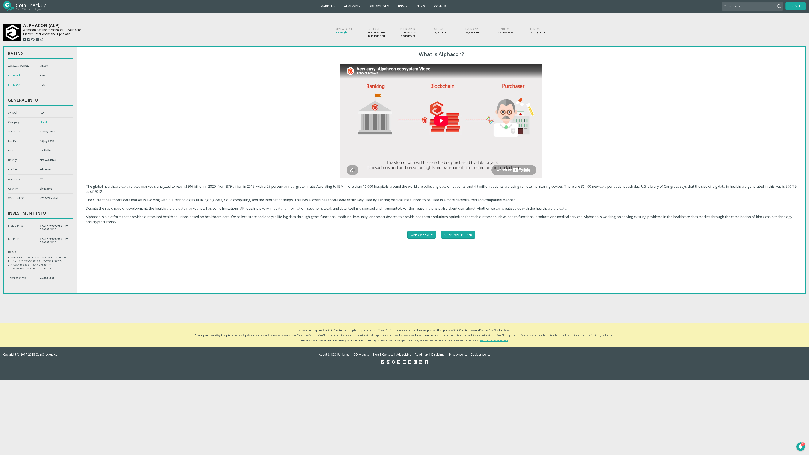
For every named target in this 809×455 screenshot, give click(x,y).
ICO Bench (14, 75)
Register (795, 6)
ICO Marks (14, 85)
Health (44, 122)
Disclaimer (438, 354)
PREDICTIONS (379, 6)
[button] (800, 446)
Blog (375, 354)
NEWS (421, 6)
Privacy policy (458, 354)
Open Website (422, 235)
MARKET (326, 6)
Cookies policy (480, 354)
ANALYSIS (351, 6)
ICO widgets (361, 354)
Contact (387, 354)
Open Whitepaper (458, 235)
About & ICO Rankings (334, 354)
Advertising (403, 354)
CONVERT (441, 6)
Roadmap (421, 354)
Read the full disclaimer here (494, 340)
